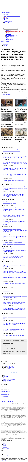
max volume (6, 448)
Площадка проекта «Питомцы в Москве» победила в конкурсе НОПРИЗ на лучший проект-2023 (13, 195)
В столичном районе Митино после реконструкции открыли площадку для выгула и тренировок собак (15, 250)
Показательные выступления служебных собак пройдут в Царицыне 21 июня (14, 169)
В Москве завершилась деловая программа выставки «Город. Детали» (13, 330)
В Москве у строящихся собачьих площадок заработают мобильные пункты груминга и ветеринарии (14, 265)
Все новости (4, 96)
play (4, 443)
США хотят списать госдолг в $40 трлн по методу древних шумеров (14, 352)
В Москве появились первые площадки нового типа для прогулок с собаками (15, 296)
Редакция (6, 22)
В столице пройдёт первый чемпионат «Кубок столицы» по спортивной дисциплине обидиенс (15, 162)
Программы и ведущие (10, 19)
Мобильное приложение (9, 381)
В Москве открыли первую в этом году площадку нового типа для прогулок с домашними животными (13, 258)
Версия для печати (6, 94)
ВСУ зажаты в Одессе (8, 343)
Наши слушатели (5, 398)
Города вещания (4, 396)
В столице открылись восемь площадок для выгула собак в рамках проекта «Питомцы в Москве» (14, 223)
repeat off (5, 455)
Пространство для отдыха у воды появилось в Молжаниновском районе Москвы (14, 237)
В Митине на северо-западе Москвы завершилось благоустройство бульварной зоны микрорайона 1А (15, 230)
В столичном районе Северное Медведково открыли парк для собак (14, 284)
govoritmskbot (9, 366)
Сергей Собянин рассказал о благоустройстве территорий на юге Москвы (14, 278)
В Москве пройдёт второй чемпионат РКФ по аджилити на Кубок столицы (14, 175)
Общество (5, 44)
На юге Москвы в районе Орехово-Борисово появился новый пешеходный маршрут (14, 303)
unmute (5, 447)
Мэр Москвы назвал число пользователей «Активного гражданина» (13, 202)
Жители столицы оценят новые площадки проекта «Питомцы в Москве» (13, 181)
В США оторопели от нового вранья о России (13, 340)
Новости (5, 14)
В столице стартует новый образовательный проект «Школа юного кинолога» (14, 150)
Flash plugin (3, 460)
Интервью (6, 18)
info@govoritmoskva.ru (12, 368)
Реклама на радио (5, 394)
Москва (5, 45)
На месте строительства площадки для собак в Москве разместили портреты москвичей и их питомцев (14, 317)
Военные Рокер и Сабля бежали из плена (12, 348)
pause (4, 444)
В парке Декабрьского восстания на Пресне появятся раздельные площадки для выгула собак (14, 309)
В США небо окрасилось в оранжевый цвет (13, 345)
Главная (2, 41)
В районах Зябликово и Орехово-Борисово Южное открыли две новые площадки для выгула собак (13, 209)
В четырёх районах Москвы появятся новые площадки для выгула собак (14, 324)
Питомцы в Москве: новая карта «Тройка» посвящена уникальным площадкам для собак (14, 272)
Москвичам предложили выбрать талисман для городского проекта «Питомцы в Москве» (15, 156)
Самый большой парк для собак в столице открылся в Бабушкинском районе (13, 216)
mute (4, 445)
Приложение (9, 39)
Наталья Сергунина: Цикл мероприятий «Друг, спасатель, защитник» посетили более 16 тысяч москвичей (15, 188)
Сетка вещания (8, 21)
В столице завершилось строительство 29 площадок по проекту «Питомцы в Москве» (14, 243)
